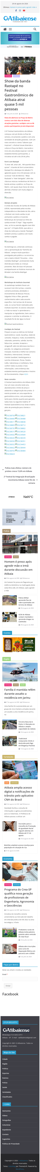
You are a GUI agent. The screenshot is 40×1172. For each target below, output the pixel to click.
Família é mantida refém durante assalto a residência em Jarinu (19, 693)
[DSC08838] (20, 422)
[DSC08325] (10, 438)
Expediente (6, 1130)
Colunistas (6, 1125)
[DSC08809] (10, 425)
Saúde (4, 1087)
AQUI (26, 374)
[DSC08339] (20, 438)
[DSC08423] (10, 454)
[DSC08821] (20, 415)
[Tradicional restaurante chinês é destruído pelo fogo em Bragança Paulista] (9, 743)
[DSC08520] (20, 431)
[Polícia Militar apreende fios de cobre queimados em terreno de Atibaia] (9, 603)
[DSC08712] (20, 425)
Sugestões (6, 1139)
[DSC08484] (20, 451)
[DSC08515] (10, 431)
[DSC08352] (10, 444)
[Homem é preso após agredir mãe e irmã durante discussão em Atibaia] (20, 544)
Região (23, 685)
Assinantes (6, 1111)
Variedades (14, 783)
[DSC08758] (10, 415)
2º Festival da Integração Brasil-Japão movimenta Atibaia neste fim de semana (19, 479)
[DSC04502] (10, 435)
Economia (17, 884)
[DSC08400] (10, 418)
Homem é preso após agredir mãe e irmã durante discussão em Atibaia (23, 8)
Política (5, 1069)
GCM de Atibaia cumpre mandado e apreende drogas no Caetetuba (26, 618)
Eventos (16, 76)
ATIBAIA (20, 496)
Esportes (5, 1073)
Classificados (7, 1097)
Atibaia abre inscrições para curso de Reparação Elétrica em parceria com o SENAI (27, 949)
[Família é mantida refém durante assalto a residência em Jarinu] (20, 672)
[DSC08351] (20, 441)
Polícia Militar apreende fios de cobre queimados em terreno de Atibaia (26, 601)
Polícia (16, 557)
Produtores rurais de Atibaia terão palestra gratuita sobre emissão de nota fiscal (27, 933)
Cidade (5, 1059)
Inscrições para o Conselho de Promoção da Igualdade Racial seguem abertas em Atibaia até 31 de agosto (27, 829)
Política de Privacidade (11, 1144)
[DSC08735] (10, 428)
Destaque (8, 76)
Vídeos (4, 1115)
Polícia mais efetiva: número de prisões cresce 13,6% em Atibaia (18, 469)
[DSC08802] (20, 428)
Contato (5, 1134)
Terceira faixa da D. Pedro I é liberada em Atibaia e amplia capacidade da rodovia (27, 725)
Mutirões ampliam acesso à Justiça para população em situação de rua (19, 846)
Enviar (8, 986)
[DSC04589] (20, 435)
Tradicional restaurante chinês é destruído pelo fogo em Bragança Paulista (27, 742)
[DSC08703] (10, 451)
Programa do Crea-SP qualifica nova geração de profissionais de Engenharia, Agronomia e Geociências (19, 897)
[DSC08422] (10, 447)
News (6, 783)
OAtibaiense (24, 114)
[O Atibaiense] (5, 29)
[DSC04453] (20, 444)
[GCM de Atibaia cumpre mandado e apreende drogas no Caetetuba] (9, 619)
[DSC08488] (20, 418)
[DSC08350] (10, 441)
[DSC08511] (10, 422)
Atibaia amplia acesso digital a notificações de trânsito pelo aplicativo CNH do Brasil (19, 793)
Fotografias (6, 1120)
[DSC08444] (20, 447)
